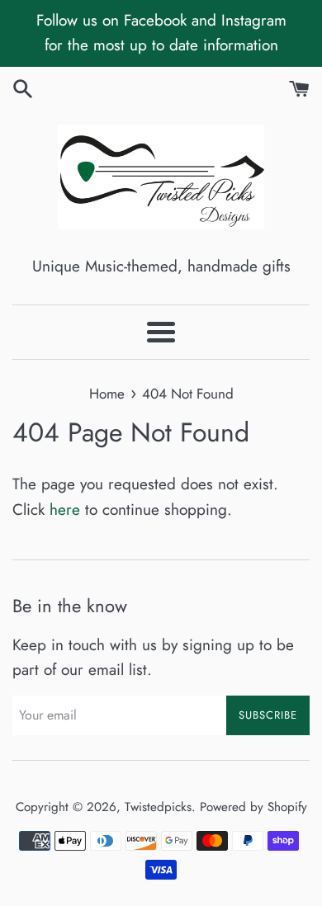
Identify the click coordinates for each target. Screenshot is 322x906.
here (65, 509)
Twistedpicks (158, 807)
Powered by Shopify (253, 807)
